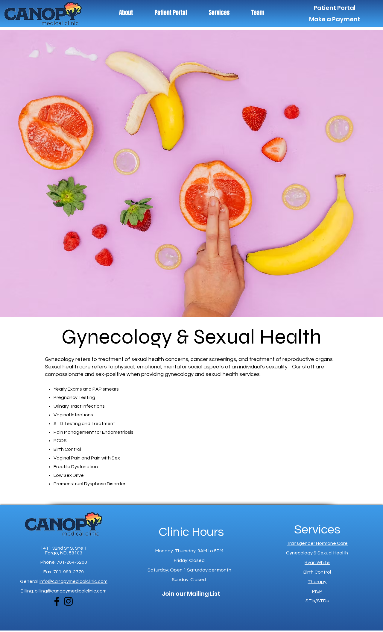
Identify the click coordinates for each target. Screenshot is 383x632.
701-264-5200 (72, 562)
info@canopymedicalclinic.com (73, 581)
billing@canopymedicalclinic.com (71, 591)
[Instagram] (68, 601)
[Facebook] (57, 601)
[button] (219, 12)
